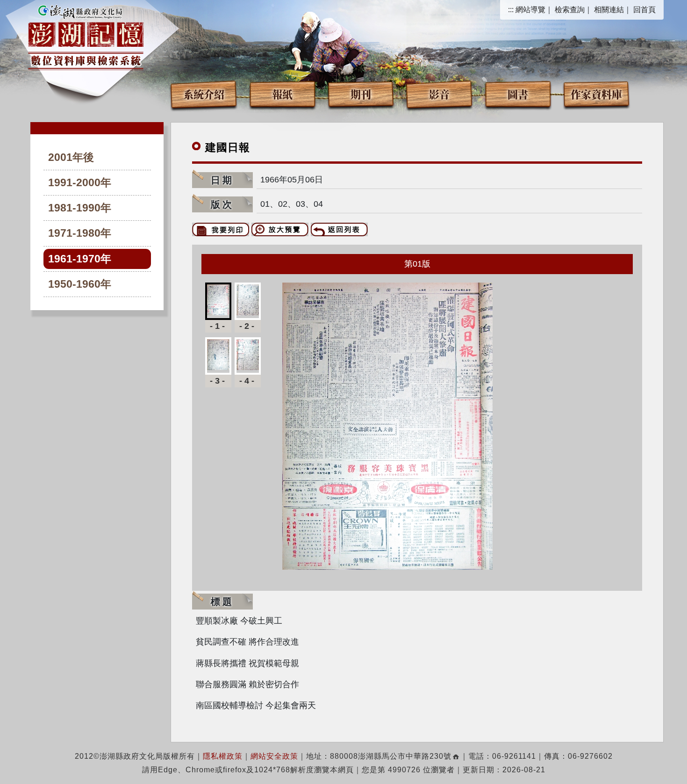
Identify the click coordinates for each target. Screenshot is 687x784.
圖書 (518, 94)
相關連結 (609, 10)
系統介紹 (203, 94)
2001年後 (71, 157)
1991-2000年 (79, 183)
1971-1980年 (79, 233)
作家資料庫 (596, 94)
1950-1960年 (79, 284)
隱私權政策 (223, 756)
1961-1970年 (79, 259)
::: (511, 10)
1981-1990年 (79, 208)
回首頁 (644, 10)
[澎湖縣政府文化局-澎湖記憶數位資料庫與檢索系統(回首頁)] (85, 36)
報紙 (282, 94)
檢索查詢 (570, 10)
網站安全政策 (274, 756)
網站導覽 (530, 10)
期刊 (361, 94)
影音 (439, 94)
